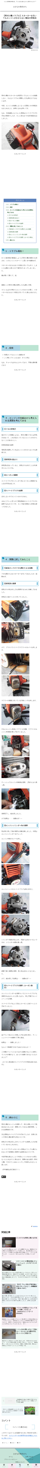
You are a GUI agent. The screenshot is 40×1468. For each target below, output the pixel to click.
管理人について (20, 1462)
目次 (17, 200)
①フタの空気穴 (13, 215)
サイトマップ (29, 1459)
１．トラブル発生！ (13, 204)
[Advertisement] (20, 72)
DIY (4, 1176)
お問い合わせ (29, 1456)
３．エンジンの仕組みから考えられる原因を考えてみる (20, 211)
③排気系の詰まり (14, 218)
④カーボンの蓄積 (14, 220)
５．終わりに (11, 240)
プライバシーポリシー (10, 1459)
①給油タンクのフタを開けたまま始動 (20, 229)
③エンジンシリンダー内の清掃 (18, 234)
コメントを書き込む (20, 1427)
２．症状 (9, 207)
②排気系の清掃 (13, 232)
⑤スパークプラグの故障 (16, 223)
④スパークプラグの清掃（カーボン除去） (21, 237)
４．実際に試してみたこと (15, 226)
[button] (36, 675)
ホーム (11, 1456)
